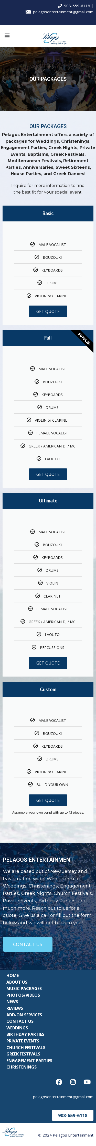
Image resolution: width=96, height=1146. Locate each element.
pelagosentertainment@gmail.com (62, 11)
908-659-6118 (76, 5)
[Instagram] (73, 1082)
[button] (7, 36)
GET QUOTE (48, 311)
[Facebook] (58, 1082)
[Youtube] (87, 1082)
